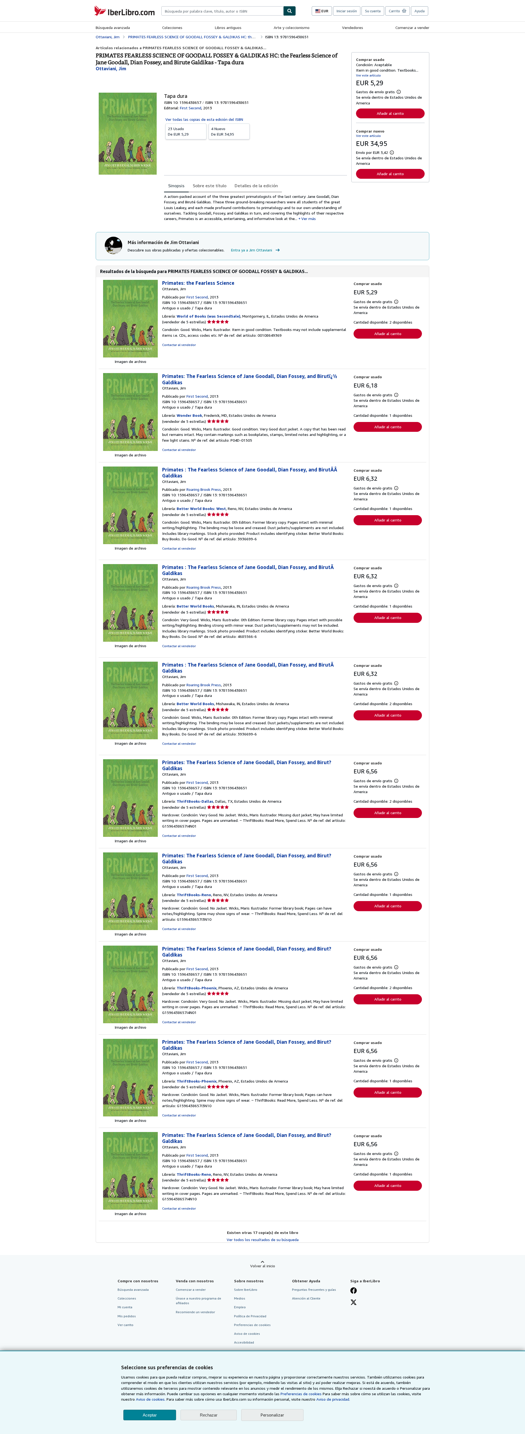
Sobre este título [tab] (209, 185)
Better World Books (195, 606)
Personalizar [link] (272, 1414)
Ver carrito (125, 1325)
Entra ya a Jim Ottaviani (251, 250)
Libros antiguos (228, 27)
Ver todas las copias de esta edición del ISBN (204, 119)
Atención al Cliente (306, 1298)
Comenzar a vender (412, 27)
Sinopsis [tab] (176, 185)
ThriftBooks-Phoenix (197, 988)
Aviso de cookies (247, 1334)
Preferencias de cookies (301, 1393)
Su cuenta (373, 11)
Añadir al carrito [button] (390, 113)
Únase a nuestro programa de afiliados (198, 1300)
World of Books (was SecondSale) (208, 316)
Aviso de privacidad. (333, 1399)
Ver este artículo (368, 75)
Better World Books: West (201, 508)
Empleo (240, 1307)
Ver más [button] (308, 218)
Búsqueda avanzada (113, 27)
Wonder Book (189, 415)
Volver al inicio (262, 1265)
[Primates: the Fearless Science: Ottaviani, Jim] (130, 356)
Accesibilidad (244, 1342)
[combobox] (222, 11)
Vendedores (352, 27)
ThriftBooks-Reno (194, 894)
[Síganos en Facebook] (353, 1291)
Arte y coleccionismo (292, 27)
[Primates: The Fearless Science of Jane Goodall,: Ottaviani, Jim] (130, 449)
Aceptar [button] (150, 1415)
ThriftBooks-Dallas (195, 801)
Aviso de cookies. (150, 1399)
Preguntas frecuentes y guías (314, 1290)
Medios (239, 1298)
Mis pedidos (127, 1316)
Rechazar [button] (208, 1415)
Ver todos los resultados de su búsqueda (263, 1239)
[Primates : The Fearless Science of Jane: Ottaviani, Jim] (130, 542)
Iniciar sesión (347, 11)
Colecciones (172, 27)
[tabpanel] (255, 207)
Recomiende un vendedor (195, 1312)
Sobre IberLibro (245, 1290)
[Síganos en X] (353, 1303)
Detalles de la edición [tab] (256, 185)
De (178, 131)
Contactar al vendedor (179, 345)
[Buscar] (290, 11)
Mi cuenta (125, 1307)
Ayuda (420, 11)
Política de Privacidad (250, 1316)
